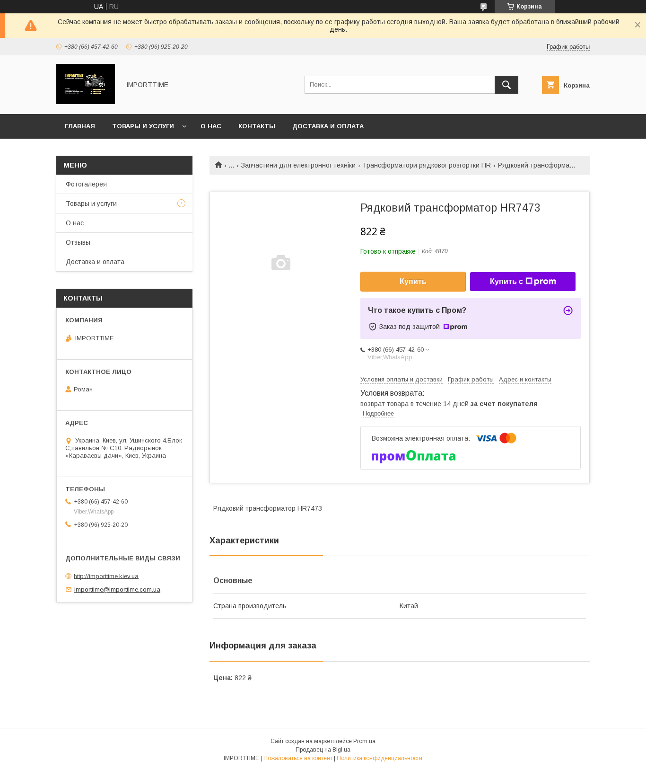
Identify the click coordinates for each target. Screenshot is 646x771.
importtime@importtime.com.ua (117, 589)
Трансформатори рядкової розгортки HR (426, 165)
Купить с (506, 281)
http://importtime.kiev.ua (106, 575)
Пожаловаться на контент (297, 758)
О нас (211, 126)
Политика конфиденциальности (379, 758)
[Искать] (506, 85)
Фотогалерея (86, 184)
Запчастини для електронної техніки (298, 165)
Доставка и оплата (328, 126)
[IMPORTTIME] (85, 102)
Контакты (256, 126)
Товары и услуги (143, 126)
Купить (413, 281)
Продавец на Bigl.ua (323, 749)
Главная (80, 126)
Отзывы (78, 242)
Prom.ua (364, 741)
